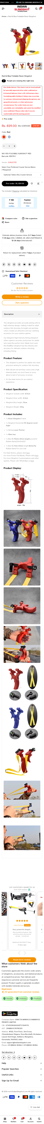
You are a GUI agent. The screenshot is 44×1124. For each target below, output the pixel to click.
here (28, 453)
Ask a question (31, 219)
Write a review (22, 297)
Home (4, 16)
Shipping (15, 191)
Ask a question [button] (22, 303)
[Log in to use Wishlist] (32, 184)
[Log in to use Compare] (38, 184)
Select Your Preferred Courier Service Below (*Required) (19, 168)
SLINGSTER (12, 162)
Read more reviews (22, 960)
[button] (20, 953)
